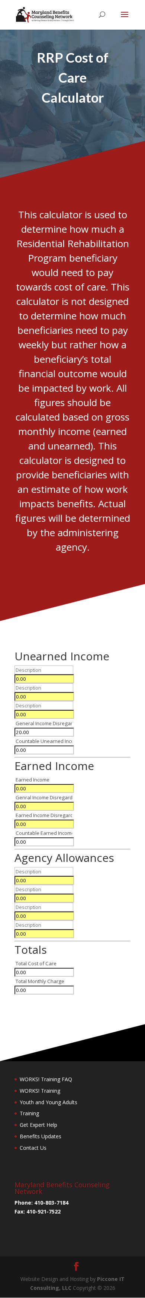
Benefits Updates (40, 1136)
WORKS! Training (40, 1090)
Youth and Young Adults (48, 1102)
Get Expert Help (38, 1124)
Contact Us (33, 1147)
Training (29, 1113)
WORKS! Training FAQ (46, 1079)
